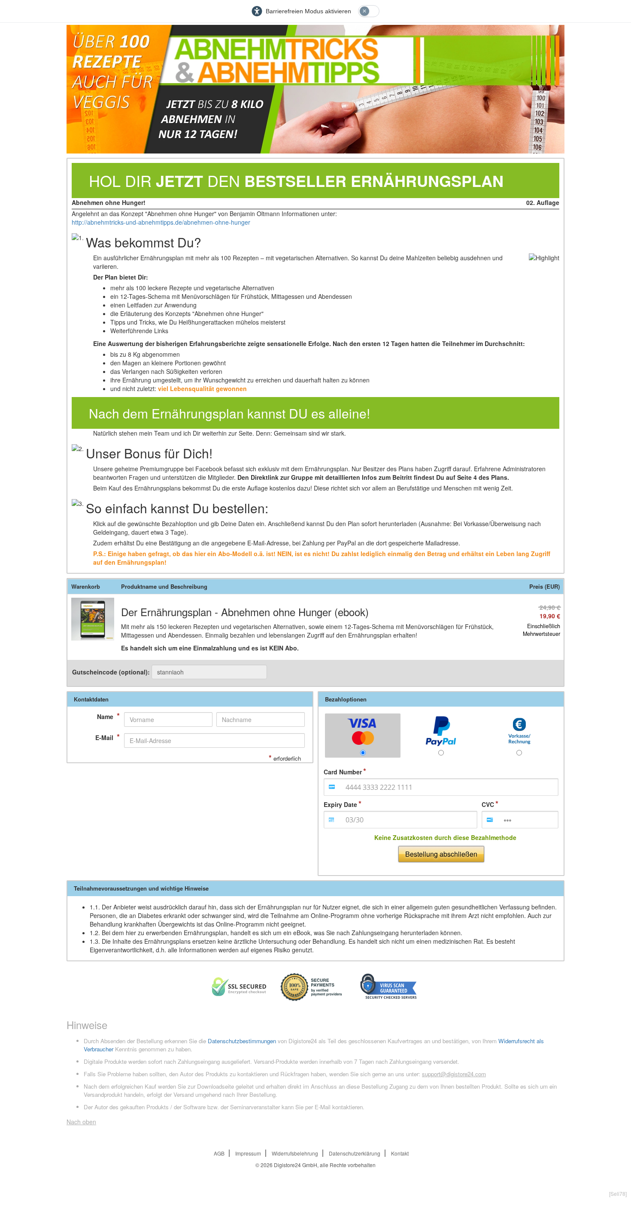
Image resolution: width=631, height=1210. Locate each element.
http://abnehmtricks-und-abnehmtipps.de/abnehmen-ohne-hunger (161, 222)
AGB (219, 1153)
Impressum (248, 1153)
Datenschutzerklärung (354, 1153)
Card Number (343, 772)
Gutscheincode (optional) (112, 672)
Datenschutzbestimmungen (242, 1041)
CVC (488, 804)
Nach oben (81, 1121)
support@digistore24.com (454, 1074)
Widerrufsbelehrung (295, 1153)
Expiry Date (340, 804)
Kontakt (400, 1153)
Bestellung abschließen (441, 854)
